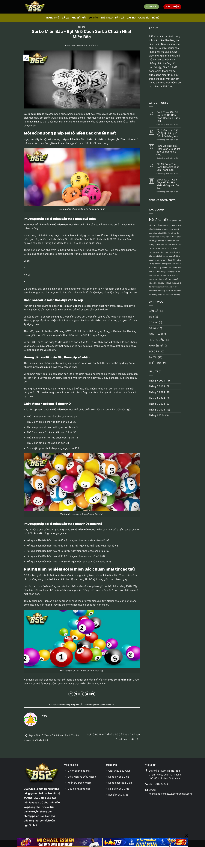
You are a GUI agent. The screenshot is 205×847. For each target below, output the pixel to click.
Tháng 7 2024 (157, 380)
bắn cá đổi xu (171, 237)
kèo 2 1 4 (171, 264)
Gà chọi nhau (154, 264)
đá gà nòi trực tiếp (173, 295)
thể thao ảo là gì (158, 287)
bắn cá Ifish (176, 225)
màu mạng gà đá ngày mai (167, 272)
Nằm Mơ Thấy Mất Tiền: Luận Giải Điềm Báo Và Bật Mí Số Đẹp (168, 150)
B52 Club (158, 219)
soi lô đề (168, 283)
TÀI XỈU (153, 357)
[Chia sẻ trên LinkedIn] (92, 693)
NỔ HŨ (155, 17)
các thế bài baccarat (156, 248)
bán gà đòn (173, 220)
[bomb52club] (39, 7)
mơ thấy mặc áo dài (167, 275)
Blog (151, 316)
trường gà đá (169, 287)
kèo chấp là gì (156, 268)
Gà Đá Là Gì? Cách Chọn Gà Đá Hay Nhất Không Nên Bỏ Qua (168, 184)
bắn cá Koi (175, 233)
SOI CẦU (93, 17)
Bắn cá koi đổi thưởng (157, 237)
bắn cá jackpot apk (165, 229)
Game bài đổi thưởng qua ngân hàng (166, 256)
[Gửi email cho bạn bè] (81, 693)
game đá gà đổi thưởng (172, 260)
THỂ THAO (107, 17)
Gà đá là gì (163, 264)
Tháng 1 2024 (156, 415)
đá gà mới (161, 295)
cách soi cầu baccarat (166, 241)
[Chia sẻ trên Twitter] (76, 693)
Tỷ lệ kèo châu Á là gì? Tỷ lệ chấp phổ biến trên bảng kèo (167, 133)
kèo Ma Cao (166, 268)
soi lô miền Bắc (107, 705)
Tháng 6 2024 (157, 386)
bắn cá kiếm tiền (164, 233)
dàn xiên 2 (160, 252)
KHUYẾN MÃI (79, 17)
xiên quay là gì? (164, 291)
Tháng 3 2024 (157, 403)
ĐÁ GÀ (65, 17)
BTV (96, 46)
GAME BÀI (143, 17)
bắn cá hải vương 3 (164, 225)
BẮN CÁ (119, 17)
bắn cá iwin (153, 229)
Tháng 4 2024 (157, 398)
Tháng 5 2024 (157, 392)
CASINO (131, 17)
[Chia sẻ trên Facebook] (70, 693)
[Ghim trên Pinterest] (87, 693)
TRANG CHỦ (52, 17)
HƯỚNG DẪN (156, 339)
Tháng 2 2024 (157, 409)
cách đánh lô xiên (174, 245)
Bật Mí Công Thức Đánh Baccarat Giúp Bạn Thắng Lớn (168, 167)
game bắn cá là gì (155, 260)
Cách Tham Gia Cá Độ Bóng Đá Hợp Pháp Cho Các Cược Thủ (168, 116)
